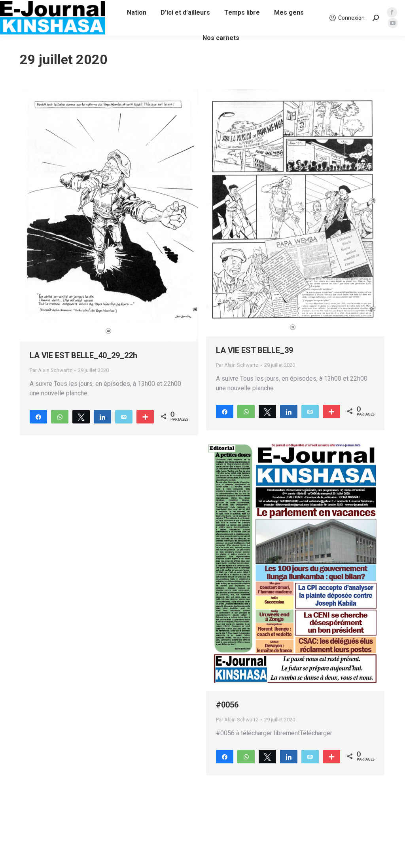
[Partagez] (38, 416)
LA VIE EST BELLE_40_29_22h (83, 355)
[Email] (123, 416)
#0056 (227, 704)
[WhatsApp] (59, 416)
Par (51, 370)
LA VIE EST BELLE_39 (254, 350)
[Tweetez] (81, 416)
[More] (145, 416)
